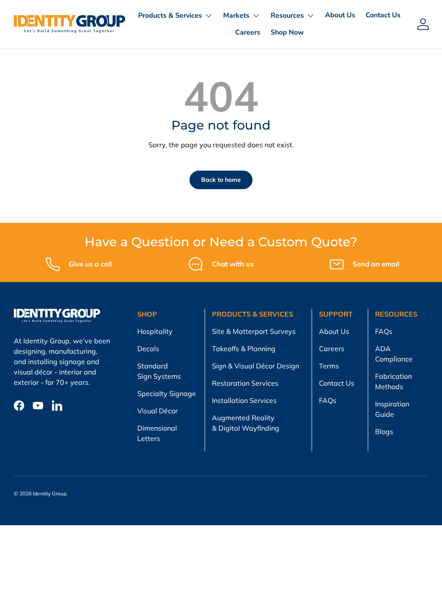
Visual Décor (157, 410)
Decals (148, 348)
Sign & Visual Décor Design (255, 366)
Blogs (384, 431)
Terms (329, 366)
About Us (340, 15)
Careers (247, 32)
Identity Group (49, 493)
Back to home (221, 180)
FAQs (327, 400)
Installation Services (244, 400)
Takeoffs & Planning (243, 348)
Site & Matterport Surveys (254, 331)
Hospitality (155, 331)
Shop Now (287, 32)
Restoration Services (245, 383)
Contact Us (383, 15)
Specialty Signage (166, 393)
